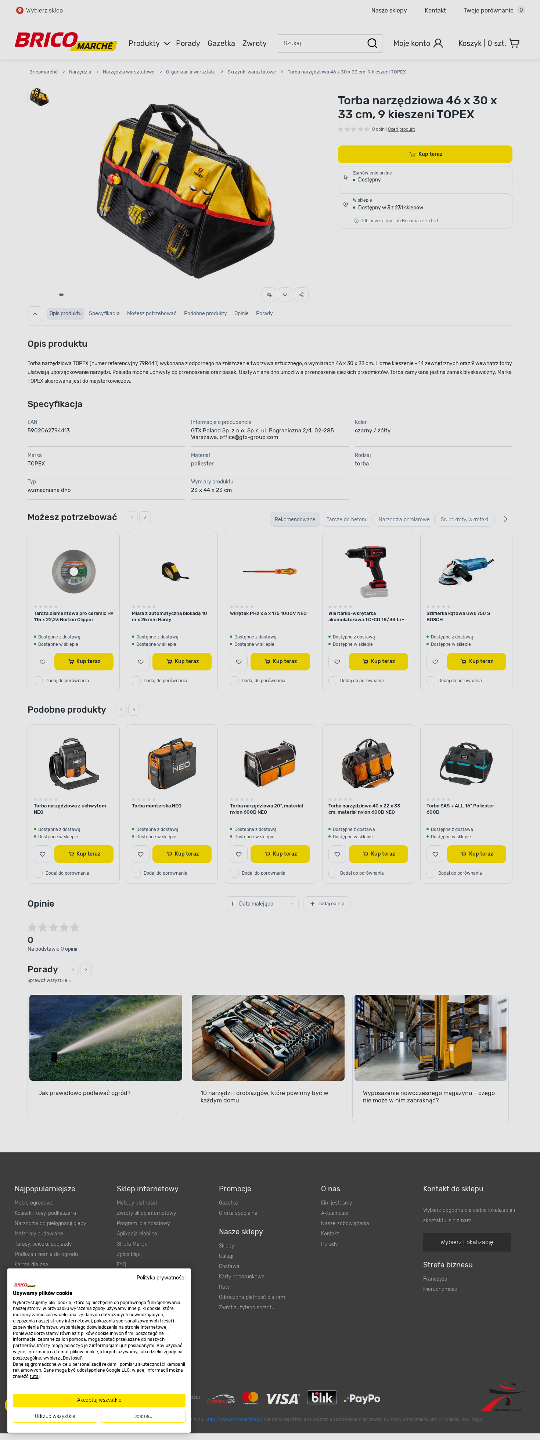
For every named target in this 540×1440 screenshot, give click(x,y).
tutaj (35, 1376)
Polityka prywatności (161, 1278)
